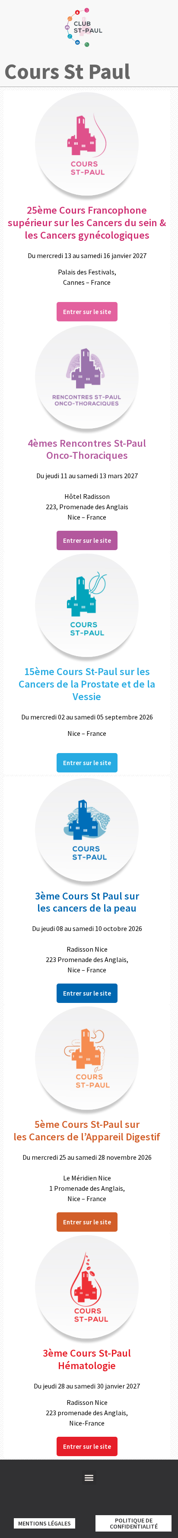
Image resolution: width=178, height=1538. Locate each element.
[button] (89, 1477)
